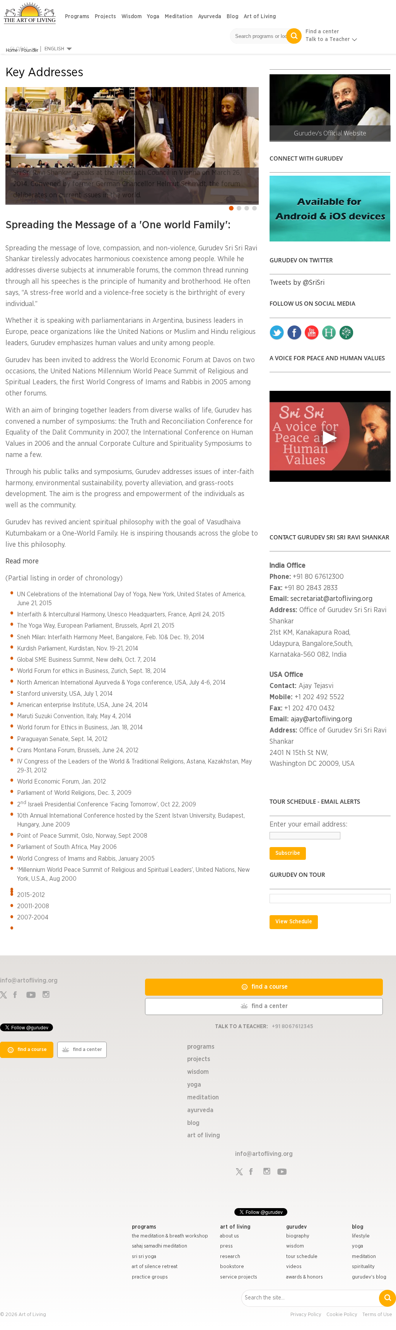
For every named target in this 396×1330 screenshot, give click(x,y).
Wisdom (131, 16)
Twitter (277, 333)
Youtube (311, 333)
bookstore (232, 1266)
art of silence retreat (155, 1266)
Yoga (153, 16)
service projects (238, 1277)
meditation (364, 1256)
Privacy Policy (305, 1314)
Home (11, 50)
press (226, 1246)
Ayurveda (209, 16)
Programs (77, 16)
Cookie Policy (341, 1314)
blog (357, 1227)
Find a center (322, 31)
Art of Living (260, 16)
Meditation (179, 16)
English (54, 48)
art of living (235, 1227)
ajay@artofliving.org (321, 719)
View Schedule (293, 921)
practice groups (150, 1277)
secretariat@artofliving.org (331, 599)
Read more (22, 561)
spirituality (363, 1266)
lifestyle (361, 1236)
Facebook (294, 333)
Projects (105, 16)
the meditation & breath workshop (170, 1236)
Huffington (329, 333)
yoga (357, 1246)
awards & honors (304, 1277)
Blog (232, 16)
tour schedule (301, 1256)
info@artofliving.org (29, 980)
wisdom (295, 1246)
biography (297, 1236)
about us (229, 1236)
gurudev (296, 1227)
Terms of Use (377, 1314)
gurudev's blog (369, 1277)
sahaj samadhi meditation (159, 1246)
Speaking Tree (346, 333)
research (230, 1256)
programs (144, 1227)
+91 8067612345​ (292, 1026)
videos (294, 1266)
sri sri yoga (144, 1256)
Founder (29, 50)
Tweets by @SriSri (297, 282)
